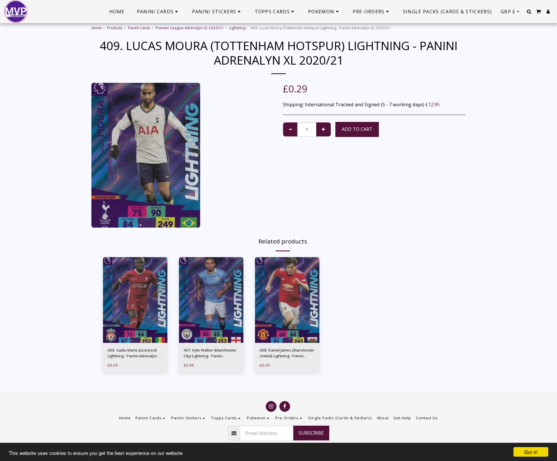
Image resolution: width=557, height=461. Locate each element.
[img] (135, 300)
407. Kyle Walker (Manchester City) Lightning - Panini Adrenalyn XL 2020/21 (210, 353)
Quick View (135, 331)
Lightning (237, 27)
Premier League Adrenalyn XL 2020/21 (189, 27)
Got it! (531, 451)
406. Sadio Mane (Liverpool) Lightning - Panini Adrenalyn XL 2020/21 (135, 353)
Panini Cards (139, 27)
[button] (529, 11)
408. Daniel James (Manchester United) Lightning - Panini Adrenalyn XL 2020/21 (287, 353)
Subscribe (311, 432)
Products (115, 27)
